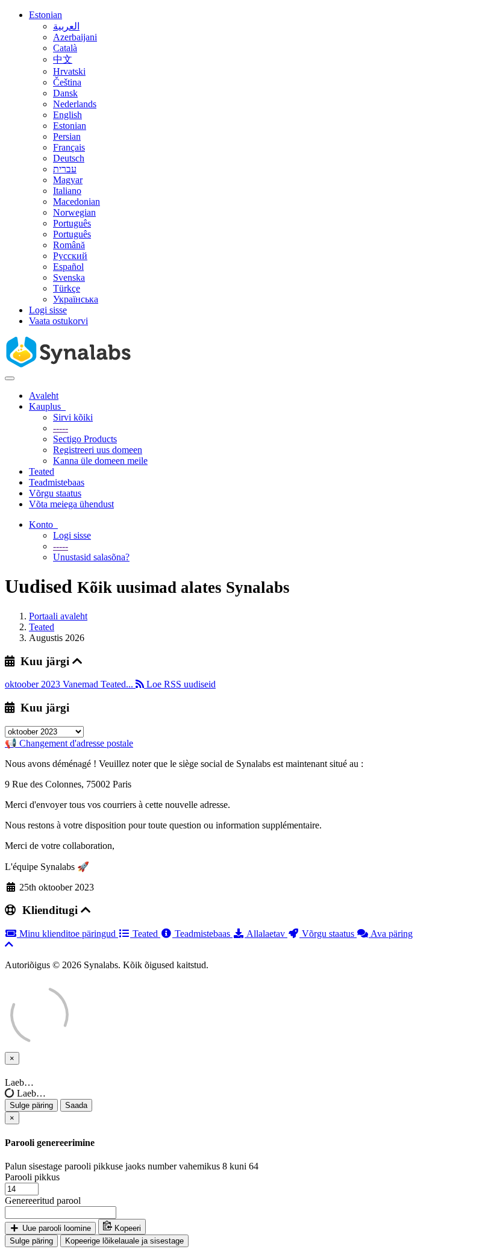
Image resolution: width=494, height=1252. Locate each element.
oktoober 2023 (34, 684)
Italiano (67, 191)
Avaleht (43, 395)
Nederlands (74, 104)
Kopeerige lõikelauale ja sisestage (124, 1240)
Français (69, 147)
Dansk (65, 93)
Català (65, 48)
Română (69, 245)
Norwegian (74, 212)
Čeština (67, 82)
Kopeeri (126, 1228)
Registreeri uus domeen (97, 450)
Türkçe (66, 288)
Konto (43, 524)
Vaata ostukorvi (58, 321)
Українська (75, 299)
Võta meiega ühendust (71, 504)
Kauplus (47, 406)
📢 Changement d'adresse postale (69, 743)
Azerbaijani (75, 37)
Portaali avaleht (58, 616)
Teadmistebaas (56, 482)
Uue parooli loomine (55, 1228)
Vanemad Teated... (99, 684)
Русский (70, 256)
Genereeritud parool (43, 1200)
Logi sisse (48, 310)
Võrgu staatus (55, 493)
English (67, 115)
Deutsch (68, 158)
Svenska (69, 277)
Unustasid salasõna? (91, 557)
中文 (62, 59)
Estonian (45, 15)
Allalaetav (266, 933)
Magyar (68, 180)
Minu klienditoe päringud (67, 933)
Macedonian (76, 201)
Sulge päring (31, 1105)
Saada (76, 1105)
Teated (41, 471)
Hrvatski (69, 71)
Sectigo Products (85, 439)
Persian (67, 136)
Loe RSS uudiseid (180, 684)
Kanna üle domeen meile (100, 460)
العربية (66, 26)
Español (68, 266)
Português (72, 223)
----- (60, 428)
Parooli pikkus (32, 1177)
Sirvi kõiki (73, 417)
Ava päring (391, 933)
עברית (65, 169)
